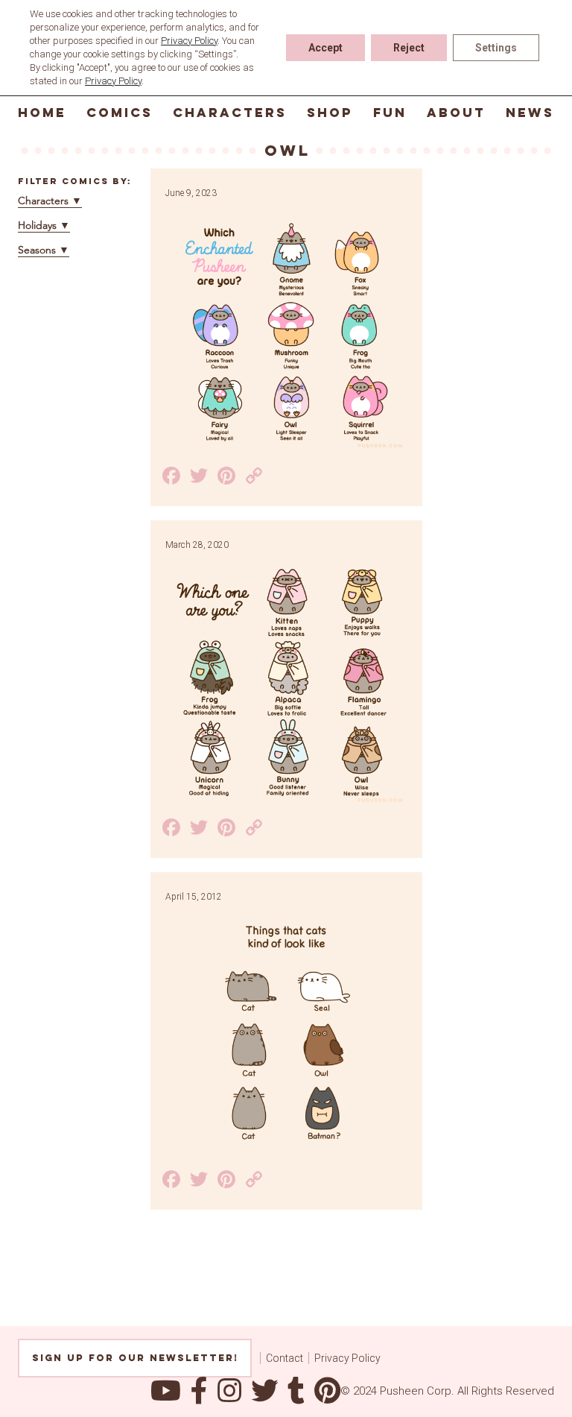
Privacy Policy (347, 1358)
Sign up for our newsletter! (135, 1357)
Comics (119, 112)
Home (42, 112)
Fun (390, 112)
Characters (230, 112)
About (456, 112)
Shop (330, 112)
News (530, 112)
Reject (409, 48)
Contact (284, 1358)
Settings (496, 48)
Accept (325, 48)
